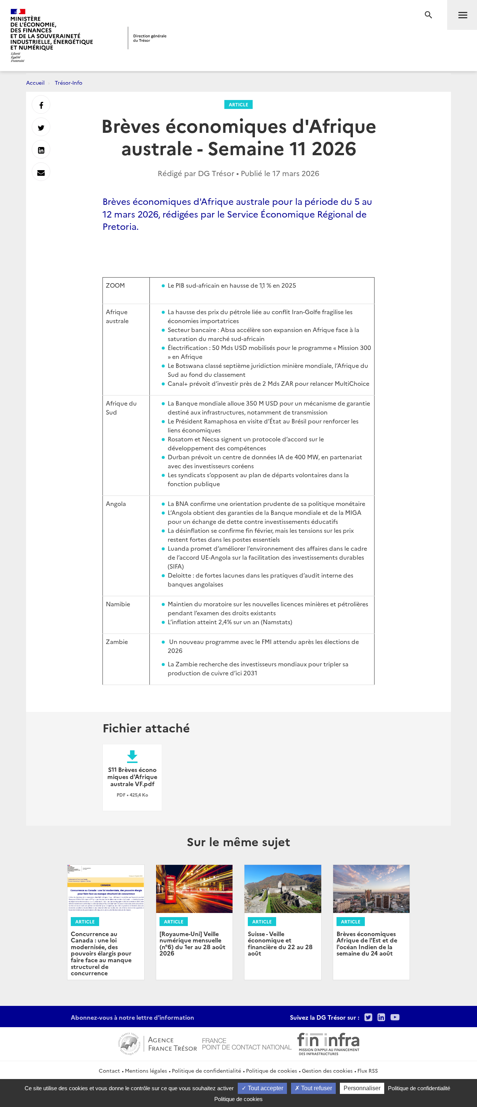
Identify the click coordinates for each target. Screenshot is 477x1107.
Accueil (35, 82)
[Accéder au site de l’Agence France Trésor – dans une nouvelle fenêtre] (157, 1043)
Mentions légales (146, 1070)
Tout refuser (316, 1088)
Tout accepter (264, 1088)
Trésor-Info (68, 82)
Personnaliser (362, 1088)
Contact (109, 1070)
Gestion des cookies (327, 1070)
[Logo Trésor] (147, 38)
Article (238, 104)
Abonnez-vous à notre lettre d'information (132, 1017)
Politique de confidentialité (206, 1070)
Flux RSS (367, 1070)
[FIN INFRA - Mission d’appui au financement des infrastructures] (328, 1043)
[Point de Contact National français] (247, 1043)
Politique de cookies (271, 1070)
